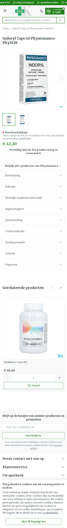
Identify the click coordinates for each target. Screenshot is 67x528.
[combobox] (29, 20)
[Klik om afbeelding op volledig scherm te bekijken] (33, 78)
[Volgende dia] (61, 287)
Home (5, 28)
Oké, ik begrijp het (33, 521)
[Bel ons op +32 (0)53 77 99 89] (41, 11)
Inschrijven (33, 435)
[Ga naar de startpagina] (24, 11)
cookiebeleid (50, 512)
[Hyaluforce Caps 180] (33, 328)
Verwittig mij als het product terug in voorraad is (33, 151)
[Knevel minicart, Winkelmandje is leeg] (48, 11)
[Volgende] (61, 78)
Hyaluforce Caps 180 (15, 362)
